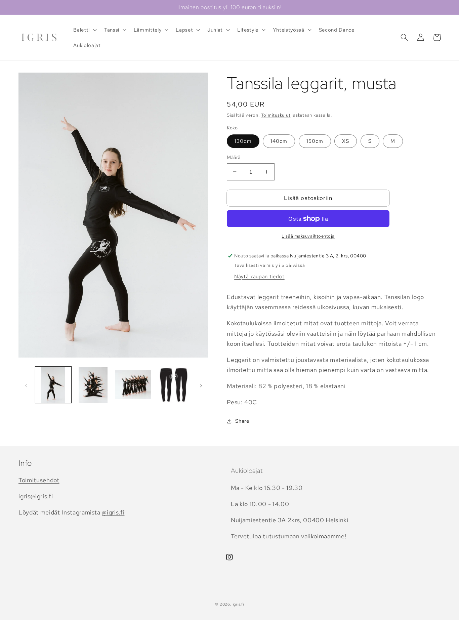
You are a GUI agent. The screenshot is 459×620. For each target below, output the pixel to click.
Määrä (233, 157)
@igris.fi (113, 512)
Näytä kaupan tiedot (259, 276)
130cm (243, 140)
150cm (315, 140)
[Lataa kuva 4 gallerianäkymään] (173, 385)
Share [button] (242, 420)
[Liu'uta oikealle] (201, 385)
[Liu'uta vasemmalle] (25, 385)
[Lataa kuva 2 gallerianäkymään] (93, 385)
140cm (279, 140)
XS (345, 140)
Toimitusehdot (38, 480)
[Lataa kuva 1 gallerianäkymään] (53, 385)
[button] (84, 30)
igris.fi (238, 604)
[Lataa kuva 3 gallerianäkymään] (133, 385)
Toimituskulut (276, 115)
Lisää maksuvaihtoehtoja (308, 236)
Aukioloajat (246, 470)
